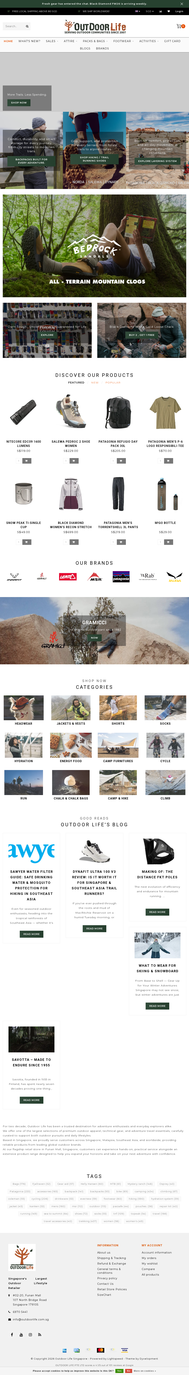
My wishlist (150, 1263)
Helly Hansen (92, 1184)
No (128, 1371)
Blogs (85, 48)
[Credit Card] (76, 1350)
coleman (16, 1198)
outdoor (98, 1206)
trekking (88, 1221)
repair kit (169, 1206)
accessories (47, 1191)
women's (134, 1221)
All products (150, 1274)
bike (122, 1191)
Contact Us (105, 1283)
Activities (147, 41)
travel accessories (58, 1221)
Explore (47, 335)
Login (179, 11)
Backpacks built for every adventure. (31, 161)
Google (129, 1365)
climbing (169, 1191)
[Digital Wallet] (88, 1350)
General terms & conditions (109, 1270)
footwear (113, 1198)
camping (144, 1191)
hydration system (165, 1198)
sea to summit (56, 1213)
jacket (16, 1206)
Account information (157, 1252)
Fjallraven (41, 1184)
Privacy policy (107, 1278)
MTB (115, 1184)
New (95, 382)
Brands (102, 48)
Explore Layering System (157, 161)
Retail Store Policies (112, 1289)
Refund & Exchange (111, 1263)
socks (100, 1213)
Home (8, 41)
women (111, 1221)
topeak (138, 1213)
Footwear (122, 41)
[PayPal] (112, 1350)
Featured (76, 382)
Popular (113, 382)
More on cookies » (145, 1371)
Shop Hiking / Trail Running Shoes (94, 159)
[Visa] (124, 1350)
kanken (37, 1206)
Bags (19, 1184)
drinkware (64, 1198)
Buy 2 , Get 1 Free (141, 335)
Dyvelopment (149, 1358)
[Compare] (160, 11)
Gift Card (172, 41)
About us (103, 1252)
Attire (69, 41)
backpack (74, 1191)
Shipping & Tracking (111, 1258)
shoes (81, 1213)
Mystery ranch (140, 1184)
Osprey (166, 1184)
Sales (51, 41)
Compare (148, 1269)
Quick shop (25, 440)
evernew (88, 1198)
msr (77, 1206)
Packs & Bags (94, 41)
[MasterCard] (100, 1350)
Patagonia (20, 1191)
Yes (119, 1371)
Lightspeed (115, 1358)
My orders (149, 1258)
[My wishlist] (169, 11)
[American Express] (64, 1350)
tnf (119, 1213)
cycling (40, 1198)
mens (58, 1206)
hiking (136, 1198)
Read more (31, 934)
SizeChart (104, 1295)
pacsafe (121, 1206)
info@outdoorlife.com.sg (31, 1319)
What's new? (29, 41)
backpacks (100, 1191)
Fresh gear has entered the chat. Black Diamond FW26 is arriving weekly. (94, 3)
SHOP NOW (19, 102)
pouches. (144, 1206)
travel (160, 1213)
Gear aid (65, 1184)
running (28, 1213)
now (94, 637)
